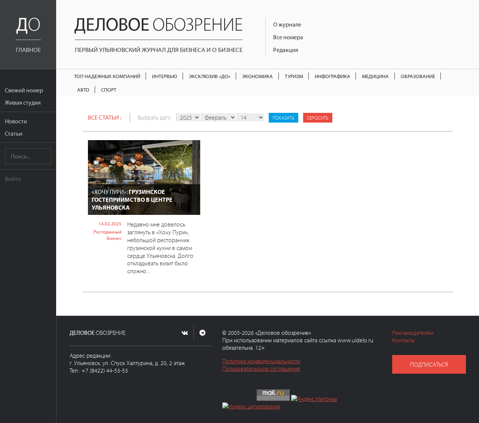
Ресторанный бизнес (108, 235)
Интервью (164, 76)
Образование (418, 76)
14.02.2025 (110, 223)
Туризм (294, 76)
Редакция (285, 49)
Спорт (108, 89)
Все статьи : (104, 117)
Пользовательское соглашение (261, 368)
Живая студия (23, 102)
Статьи (13, 133)
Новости (16, 121)
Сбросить (318, 118)
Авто (83, 89)
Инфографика (332, 76)
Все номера (288, 37)
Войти (13, 178)
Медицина (375, 76)
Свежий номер (24, 90)
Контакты (403, 340)
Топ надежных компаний (107, 76)
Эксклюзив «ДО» (210, 76)
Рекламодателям (412, 332)
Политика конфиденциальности (261, 361)
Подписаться (429, 364)
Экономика (257, 76)
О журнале (287, 24)
